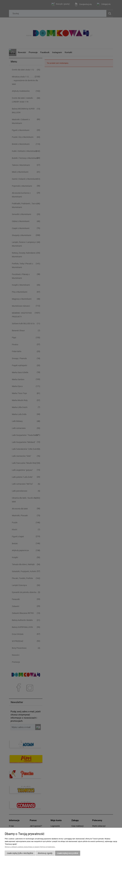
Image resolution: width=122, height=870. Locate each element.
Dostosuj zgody (45, 853)
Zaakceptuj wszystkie (67, 853)
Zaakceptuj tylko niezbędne (20, 853)
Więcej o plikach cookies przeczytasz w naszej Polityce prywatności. (30, 847)
